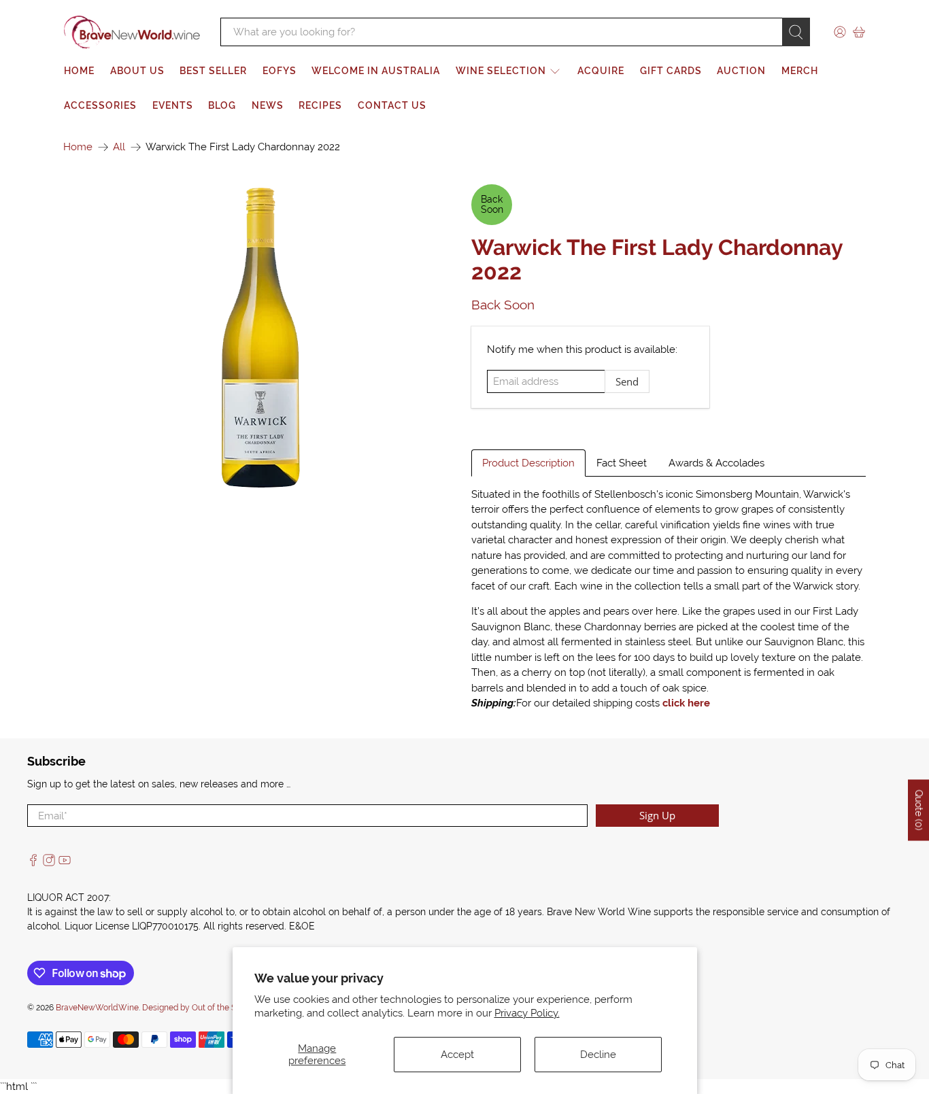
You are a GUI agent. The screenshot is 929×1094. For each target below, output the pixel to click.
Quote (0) (918, 809)
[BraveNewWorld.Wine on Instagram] (49, 862)
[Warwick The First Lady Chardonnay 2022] (260, 337)
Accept (457, 1054)
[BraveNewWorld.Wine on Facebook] (33, 862)
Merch (799, 70)
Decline (598, 1054)
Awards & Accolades (716, 463)
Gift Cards (671, 70)
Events (172, 105)
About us (137, 70)
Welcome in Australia (375, 70)
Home (79, 70)
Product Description (528, 463)
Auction (741, 70)
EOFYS (280, 70)
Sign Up (657, 815)
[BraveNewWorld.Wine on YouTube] (64, 862)
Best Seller (213, 70)
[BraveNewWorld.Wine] (132, 32)
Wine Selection (501, 70)
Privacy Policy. (527, 1013)
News (268, 105)
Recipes (320, 105)
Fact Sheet (621, 463)
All (119, 147)
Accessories (100, 105)
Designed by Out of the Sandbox (203, 1007)
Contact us (392, 105)
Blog (222, 105)
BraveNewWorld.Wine (97, 1007)
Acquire (600, 70)
